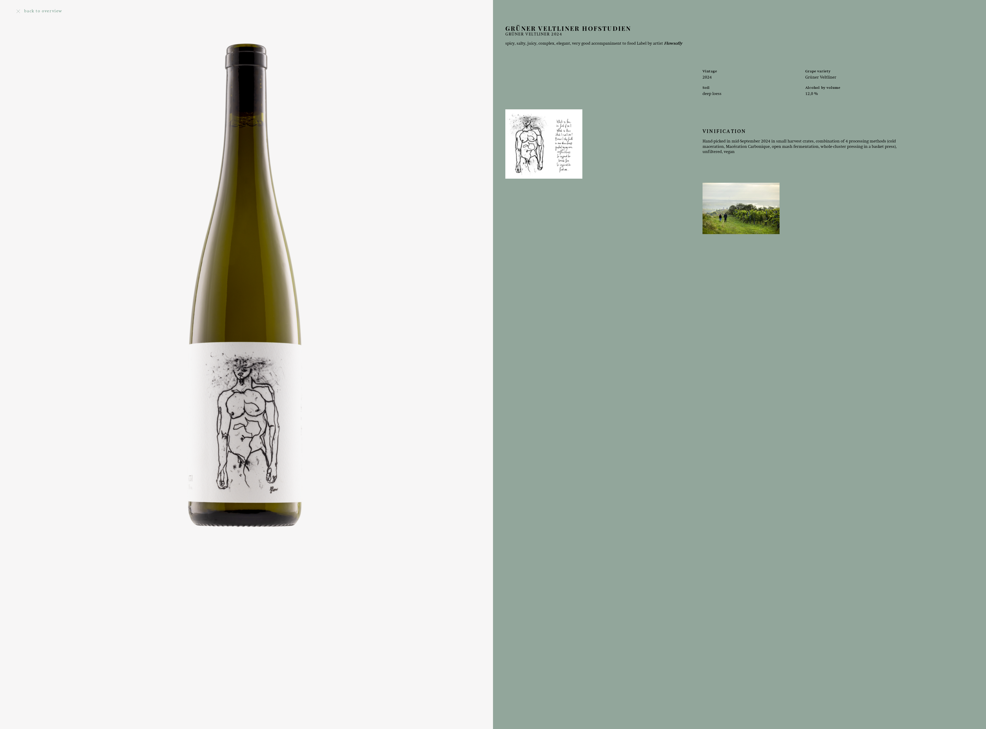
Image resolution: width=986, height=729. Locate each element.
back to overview (43, 11)
